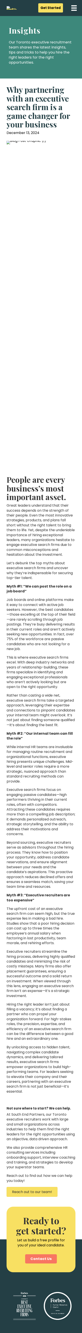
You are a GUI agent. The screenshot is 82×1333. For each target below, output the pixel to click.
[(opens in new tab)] (41, 1305)
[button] (50, 8)
